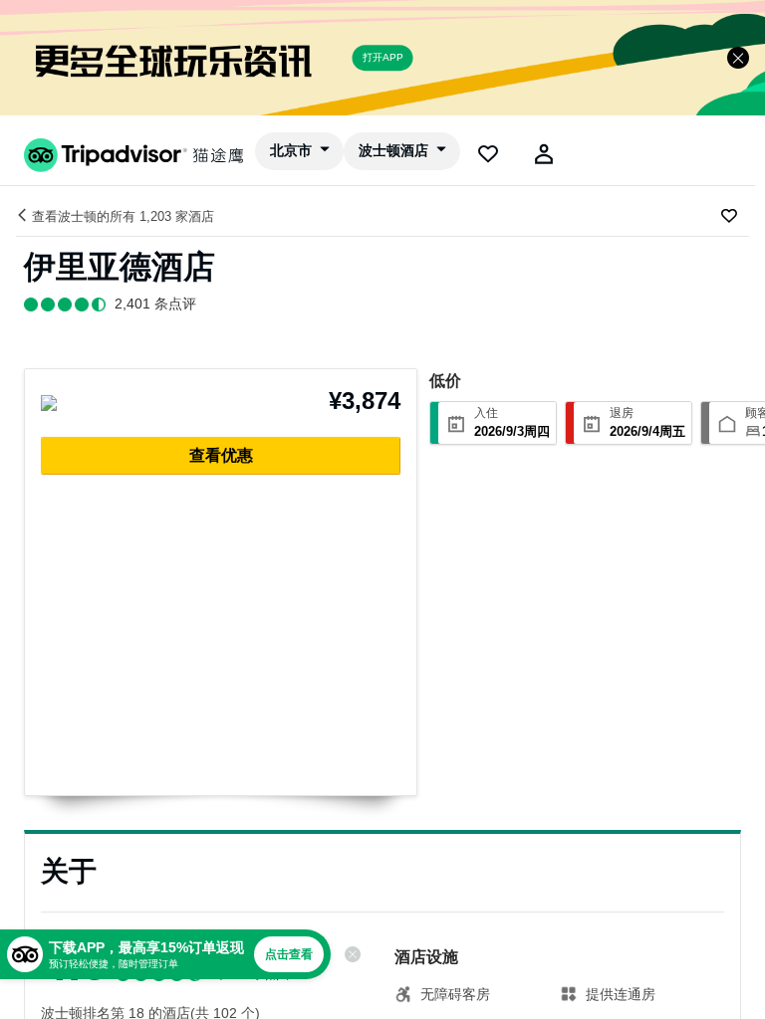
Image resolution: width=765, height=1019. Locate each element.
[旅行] (488, 154)
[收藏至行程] (729, 216)
